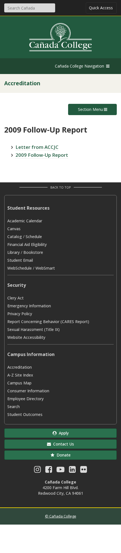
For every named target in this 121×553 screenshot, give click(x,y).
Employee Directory (25, 398)
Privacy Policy (19, 313)
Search (13, 406)
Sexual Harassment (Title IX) (33, 329)
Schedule (34, 236)
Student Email (20, 260)
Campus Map (19, 383)
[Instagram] (37, 470)
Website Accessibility (26, 337)
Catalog (14, 236)
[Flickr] (83, 470)
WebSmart (45, 268)
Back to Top (60, 187)
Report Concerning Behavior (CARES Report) (48, 321)
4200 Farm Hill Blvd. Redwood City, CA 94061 (60, 490)
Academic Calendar (24, 220)
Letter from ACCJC (37, 147)
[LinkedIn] (72, 470)
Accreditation (19, 367)
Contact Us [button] (62, 444)
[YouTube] (60, 470)
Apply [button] (63, 433)
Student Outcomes (24, 414)
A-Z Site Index (20, 375)
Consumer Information (28, 390)
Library (13, 252)
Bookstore (33, 252)
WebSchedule (19, 268)
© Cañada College (60, 516)
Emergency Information (29, 305)
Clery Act (15, 298)
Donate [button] (62, 455)
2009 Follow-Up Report (41, 155)
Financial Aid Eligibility (27, 244)
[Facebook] (48, 470)
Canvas (14, 228)
